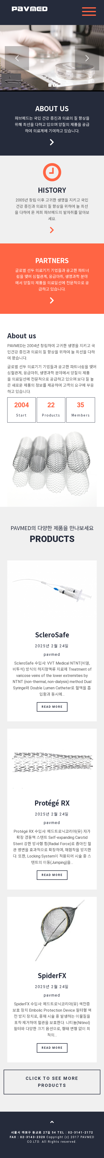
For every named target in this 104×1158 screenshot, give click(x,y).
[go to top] (52, 1121)
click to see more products (52, 1082)
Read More (52, 706)
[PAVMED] (29, 7)
